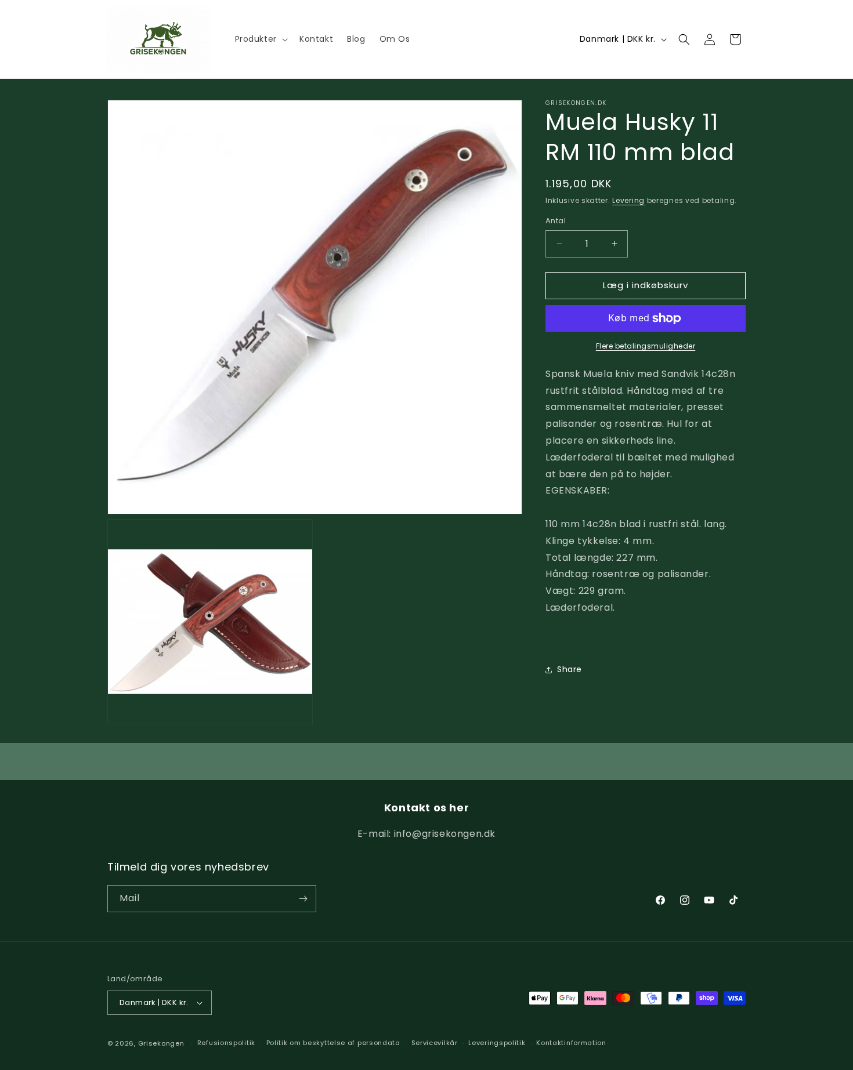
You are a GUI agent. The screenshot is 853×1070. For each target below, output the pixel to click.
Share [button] (569, 669)
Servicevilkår (434, 1042)
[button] (260, 39)
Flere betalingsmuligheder (646, 346)
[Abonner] (303, 898)
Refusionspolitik (226, 1042)
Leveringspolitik (496, 1042)
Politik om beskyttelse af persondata (333, 1042)
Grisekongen (161, 1043)
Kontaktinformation (571, 1042)
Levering (628, 200)
